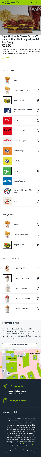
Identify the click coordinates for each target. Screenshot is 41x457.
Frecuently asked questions (18, 401)
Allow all (29, 451)
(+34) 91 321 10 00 (15, 394)
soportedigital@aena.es (17, 391)
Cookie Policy (28, 444)
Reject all (13, 451)
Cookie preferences (19, 447)
